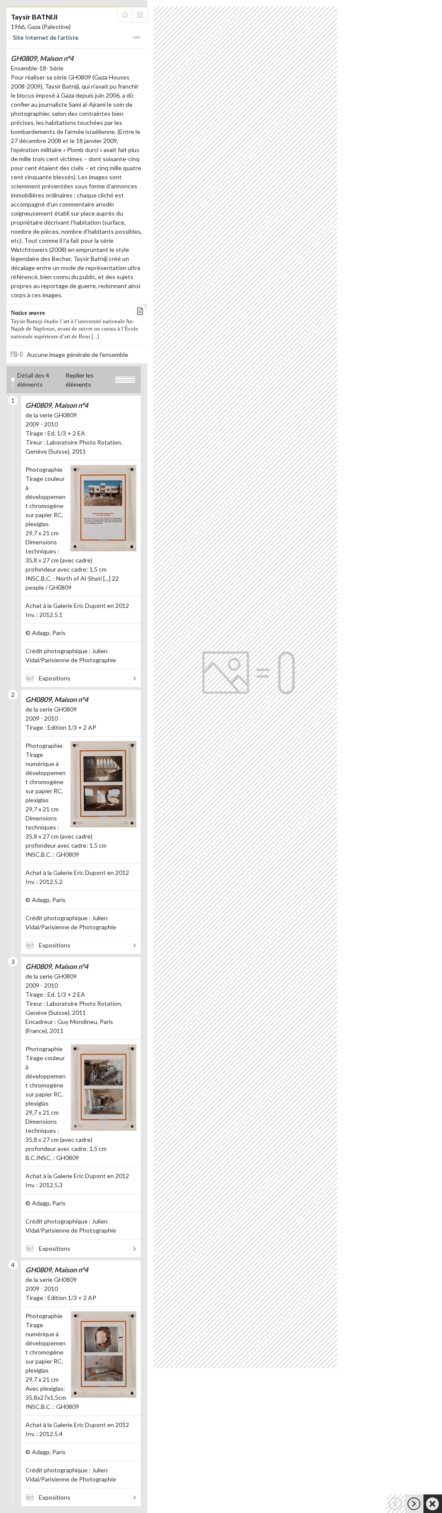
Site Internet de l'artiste (46, 37)
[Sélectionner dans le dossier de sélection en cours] (124, 14)
